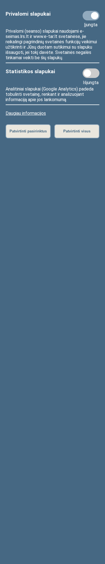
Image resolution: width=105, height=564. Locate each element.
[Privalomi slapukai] (91, 15)
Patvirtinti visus (76, 131)
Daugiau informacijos (26, 113)
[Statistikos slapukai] (91, 73)
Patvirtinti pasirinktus (28, 131)
